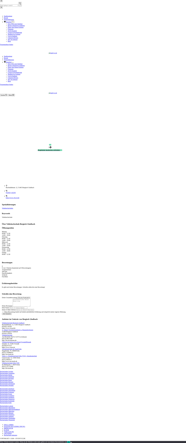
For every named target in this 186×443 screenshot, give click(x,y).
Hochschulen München (7, 411)
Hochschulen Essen (6, 394)
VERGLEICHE (9, 432)
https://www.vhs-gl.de (12, 198)
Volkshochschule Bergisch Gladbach (13, 323)
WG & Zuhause (13, 79)
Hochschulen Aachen (6, 371)
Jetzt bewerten (7, 314)
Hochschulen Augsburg (7, 373)
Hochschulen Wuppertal (7, 420)
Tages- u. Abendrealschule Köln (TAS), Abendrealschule (19, 356)
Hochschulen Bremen (6, 382)
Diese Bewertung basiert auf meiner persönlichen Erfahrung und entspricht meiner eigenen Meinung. (35, 312)
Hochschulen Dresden (7, 385)
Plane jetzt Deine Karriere (16, 67)
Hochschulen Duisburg (7, 389)
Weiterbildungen (9, 60)
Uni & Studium (12, 76)
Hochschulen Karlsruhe (7, 401)
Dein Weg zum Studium (15, 64)
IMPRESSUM (8, 428)
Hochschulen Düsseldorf (7, 390)
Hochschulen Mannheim (7, 408)
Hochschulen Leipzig (6, 406)
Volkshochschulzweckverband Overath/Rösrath (16, 342)
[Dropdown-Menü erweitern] (13, 62)
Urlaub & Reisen (13, 78)
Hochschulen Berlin (6, 375)
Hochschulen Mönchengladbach (10, 409)
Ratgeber (8, 62)
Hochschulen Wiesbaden (7, 418)
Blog (9, 81)
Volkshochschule (7, 335)
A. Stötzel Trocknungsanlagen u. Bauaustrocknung (17, 330)
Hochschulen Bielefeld (7, 377)
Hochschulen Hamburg (7, 397)
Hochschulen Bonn (6, 380)
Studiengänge (8, 56)
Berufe (6, 58)
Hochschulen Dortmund (7, 384)
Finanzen (10, 69)
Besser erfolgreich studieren (16, 65)
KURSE (6, 430)
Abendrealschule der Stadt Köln (12, 349)
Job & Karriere (12, 71)
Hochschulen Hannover (7, 399)
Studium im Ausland (14, 74)
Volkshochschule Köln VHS (10, 363)
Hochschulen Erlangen (7, 392)
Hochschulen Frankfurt (7, 396)
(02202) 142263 (11, 192)
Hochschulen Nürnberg (7, 415)
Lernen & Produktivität (15, 72)
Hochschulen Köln (6, 403)
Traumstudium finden (6, 84)
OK (69, 442)
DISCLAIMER (8, 425)
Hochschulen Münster (6, 413)
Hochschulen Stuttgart (7, 416)
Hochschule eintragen (10, 435)
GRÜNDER (8, 433)
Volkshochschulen (7, 208)
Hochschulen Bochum (7, 378)
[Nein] (71, 442)
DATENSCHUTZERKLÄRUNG (14, 426)
